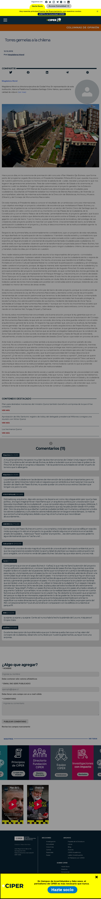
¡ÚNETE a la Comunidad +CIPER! (51, 14)
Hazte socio (62, 889)
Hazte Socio (37, 6)
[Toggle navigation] (5, 20)
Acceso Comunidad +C (59, 6)
